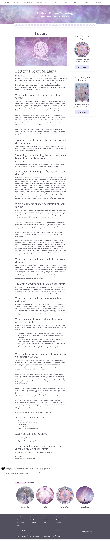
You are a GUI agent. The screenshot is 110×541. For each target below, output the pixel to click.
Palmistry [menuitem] (75, 2)
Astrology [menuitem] (87, 2)
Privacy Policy (20, 522)
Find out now (82, 112)
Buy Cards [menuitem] (100, 2)
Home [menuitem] (7, 2)
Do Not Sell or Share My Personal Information (26, 533)
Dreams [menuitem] (64, 2)
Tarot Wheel (33, 522)
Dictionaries (46, 519)
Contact (18, 525)
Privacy (91, 531)
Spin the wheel (82, 67)
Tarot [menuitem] (16, 2)
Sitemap (83, 531)
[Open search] (107, 2)
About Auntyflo (20, 519)
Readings (58, 519)
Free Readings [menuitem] (41, 2)
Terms (87, 531)
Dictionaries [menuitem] (27, 2)
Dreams (45, 522)
